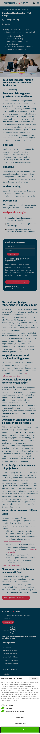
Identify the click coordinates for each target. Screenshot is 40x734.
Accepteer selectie (20, 724)
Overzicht (35, 678)
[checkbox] (7, 705)
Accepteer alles (20, 730)
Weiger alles (20, 717)
